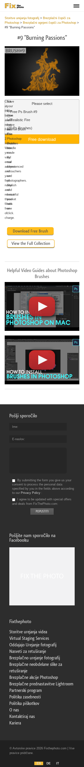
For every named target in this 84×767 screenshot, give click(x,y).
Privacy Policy (30, 493)
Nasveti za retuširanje (27, 651)
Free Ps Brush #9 (23, 112)
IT (57, 763)
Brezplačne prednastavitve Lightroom (41, 684)
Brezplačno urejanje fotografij (34, 658)
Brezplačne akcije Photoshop (33, 677)
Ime (14, 426)
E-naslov (18, 439)
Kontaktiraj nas (22, 716)
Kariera (15, 723)
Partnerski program (25, 690)
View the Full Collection (30, 243)
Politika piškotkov (24, 703)
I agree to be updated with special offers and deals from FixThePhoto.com (41, 501)
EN (39, 763)
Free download (42, 139)
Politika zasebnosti (25, 697)
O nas (14, 710)
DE (48, 763)
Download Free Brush (30, 231)
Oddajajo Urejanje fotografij (32, 645)
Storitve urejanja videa (28, 632)
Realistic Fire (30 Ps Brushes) (19, 124)
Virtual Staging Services (29, 638)
